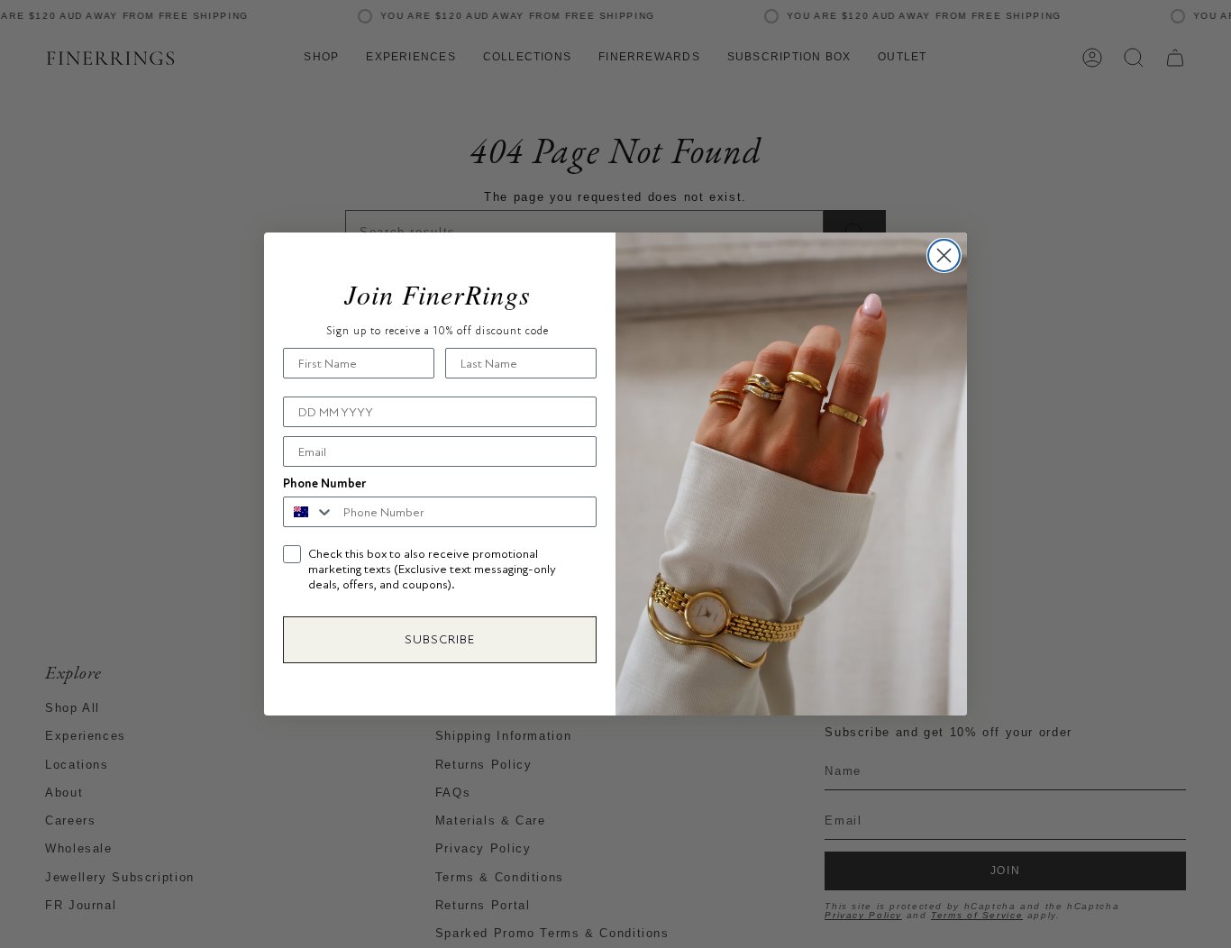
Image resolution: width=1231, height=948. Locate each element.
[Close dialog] (944, 255)
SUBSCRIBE (440, 639)
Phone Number (324, 483)
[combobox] (309, 511)
